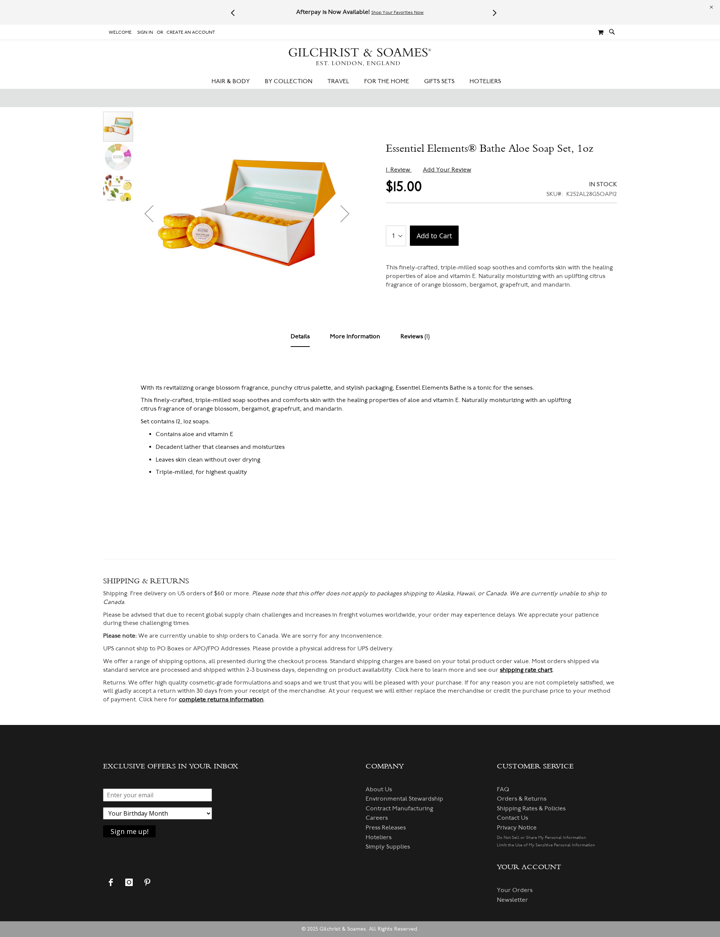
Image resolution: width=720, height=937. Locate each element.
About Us (379, 789)
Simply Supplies (388, 846)
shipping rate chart (526, 670)
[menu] (360, 81)
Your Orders (514, 890)
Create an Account (190, 32)
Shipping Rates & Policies (531, 808)
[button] (149, 213)
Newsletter (512, 900)
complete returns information (221, 699)
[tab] (300, 337)
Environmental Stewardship (404, 799)
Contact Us (512, 818)
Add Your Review (447, 169)
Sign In (145, 32)
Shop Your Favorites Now (397, 12)
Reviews (414, 336)
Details (300, 336)
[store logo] (360, 57)
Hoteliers (379, 837)
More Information (355, 336)
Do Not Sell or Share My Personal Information (541, 837)
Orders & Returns (521, 799)
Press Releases (386, 827)
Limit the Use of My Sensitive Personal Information (546, 845)
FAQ (503, 789)
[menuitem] (234, 81)
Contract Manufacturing (399, 808)
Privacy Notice (517, 827)
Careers (377, 818)
